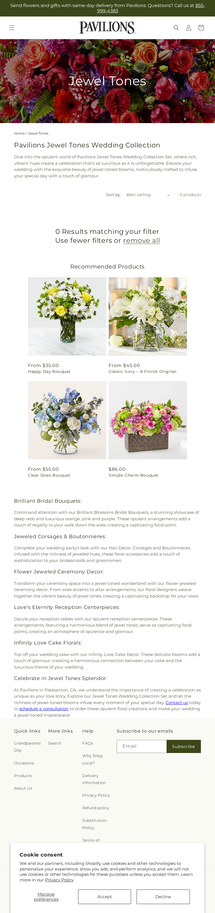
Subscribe (183, 746)
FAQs (87, 743)
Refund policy (95, 807)
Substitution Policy (94, 824)
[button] (12, 28)
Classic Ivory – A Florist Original (142, 371)
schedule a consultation (44, 708)
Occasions (24, 763)
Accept (104, 896)
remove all (141, 240)
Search (55, 743)
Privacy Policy (59, 880)
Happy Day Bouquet (49, 371)
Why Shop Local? (92, 759)
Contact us (176, 702)
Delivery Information (94, 779)
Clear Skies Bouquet (49, 475)
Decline (163, 896)
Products (23, 775)
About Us (23, 788)
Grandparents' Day (27, 747)
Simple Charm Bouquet (133, 475)
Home (19, 133)
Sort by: (113, 194)
